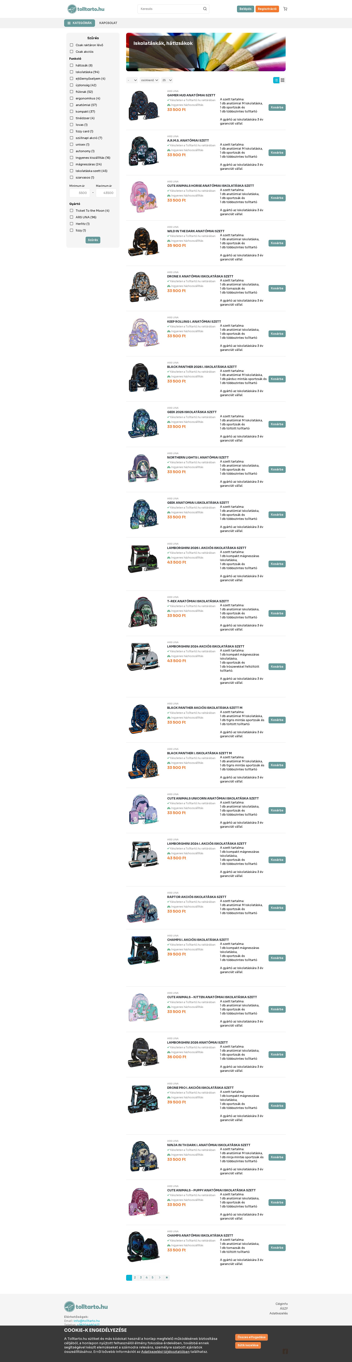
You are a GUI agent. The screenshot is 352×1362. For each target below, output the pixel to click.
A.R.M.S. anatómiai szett (188, 140)
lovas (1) (82, 125)
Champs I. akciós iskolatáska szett (198, 940)
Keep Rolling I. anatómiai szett (194, 322)
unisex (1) (82, 144)
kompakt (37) (85, 112)
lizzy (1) (81, 230)
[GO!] (205, 8)
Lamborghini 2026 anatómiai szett (197, 1042)
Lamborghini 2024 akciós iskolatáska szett (205, 646)
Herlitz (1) (83, 224)
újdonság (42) (86, 85)
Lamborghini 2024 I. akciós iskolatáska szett (207, 844)
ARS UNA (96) (86, 217)
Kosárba (277, 107)
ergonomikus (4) (88, 98)
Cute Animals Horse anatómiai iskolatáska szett (210, 186)
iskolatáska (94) (87, 72)
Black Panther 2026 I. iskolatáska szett (202, 367)
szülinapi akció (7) (89, 138)
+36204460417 (88, 1325)
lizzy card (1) (84, 131)
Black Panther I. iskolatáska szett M (199, 753)
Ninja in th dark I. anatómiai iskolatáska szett (208, 1145)
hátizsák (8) (84, 65)
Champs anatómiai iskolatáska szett (200, 1235)
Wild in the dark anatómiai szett (196, 231)
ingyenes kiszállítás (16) (93, 158)
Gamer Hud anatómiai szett (191, 95)
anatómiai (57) (86, 105)
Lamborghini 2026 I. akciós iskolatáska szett (206, 548)
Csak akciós (85, 52)
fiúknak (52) (84, 92)
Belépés (246, 9)
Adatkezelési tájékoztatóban (165, 1352)
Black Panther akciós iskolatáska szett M (204, 708)
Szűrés (93, 240)
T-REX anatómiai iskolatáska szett (198, 601)
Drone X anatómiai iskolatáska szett (200, 276)
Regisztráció (267, 9)
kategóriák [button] (82, 23)
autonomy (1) (85, 151)
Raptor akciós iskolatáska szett (196, 897)
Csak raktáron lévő (89, 45)
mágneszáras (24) (89, 164)
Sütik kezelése (248, 1345)
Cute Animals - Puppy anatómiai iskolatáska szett (211, 1190)
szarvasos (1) (85, 177)
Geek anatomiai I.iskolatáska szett (198, 503)
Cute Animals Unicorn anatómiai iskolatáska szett (213, 798)
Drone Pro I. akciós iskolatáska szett (200, 1088)
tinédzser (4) (85, 118)
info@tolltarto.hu (87, 1321)
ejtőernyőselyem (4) (90, 79)
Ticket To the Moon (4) (92, 211)
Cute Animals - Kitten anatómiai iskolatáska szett (212, 997)
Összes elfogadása (251, 1337)
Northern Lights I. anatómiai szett (198, 457)
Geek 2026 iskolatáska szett (192, 412)
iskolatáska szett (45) (91, 171)
